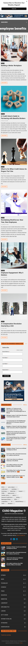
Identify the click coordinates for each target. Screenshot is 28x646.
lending (19, 497)
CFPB (16, 499)
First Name (5, 357)
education (11, 503)
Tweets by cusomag (6, 635)
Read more (4, 82)
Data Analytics (5, 607)
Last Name (5, 363)
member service (6, 495)
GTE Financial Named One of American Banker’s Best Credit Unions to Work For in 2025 (16, 439)
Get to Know (4, 615)
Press (2, 591)
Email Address (6, 351)
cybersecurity (12, 493)
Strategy (2, 113)
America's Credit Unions (8, 497)
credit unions (5, 489)
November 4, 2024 (5, 173)
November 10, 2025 (6, 67)
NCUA (4, 487)
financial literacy (20, 501)
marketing (15, 489)
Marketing (4, 599)
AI (12, 501)
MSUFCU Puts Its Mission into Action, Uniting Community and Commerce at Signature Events (16, 433)
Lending (3, 611)
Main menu (4, 22)
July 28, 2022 (4, 277)
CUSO (3, 503)
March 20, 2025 (5, 120)
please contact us (21, 535)
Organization (5, 369)
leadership (13, 491)
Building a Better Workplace (11, 66)
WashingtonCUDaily (7, 499)
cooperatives (5, 501)
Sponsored (4, 622)
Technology (4, 583)
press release (12, 487)
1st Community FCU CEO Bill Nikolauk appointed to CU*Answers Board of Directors (15, 422)
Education (4, 595)
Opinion (2, 63)
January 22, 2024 (5, 224)
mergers (22, 491)
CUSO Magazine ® (14, 510)
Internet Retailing (6, 619)
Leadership (4, 603)
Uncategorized (5, 626)
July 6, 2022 (4, 328)
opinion (15, 495)
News (2, 579)
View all (25, 404)
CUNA (3, 493)
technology (5, 491)
